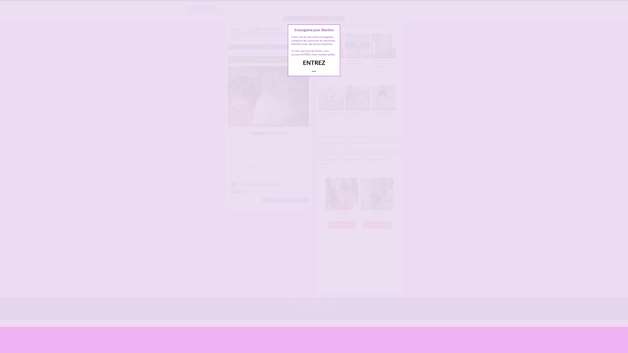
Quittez (314, 71)
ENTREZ (314, 63)
